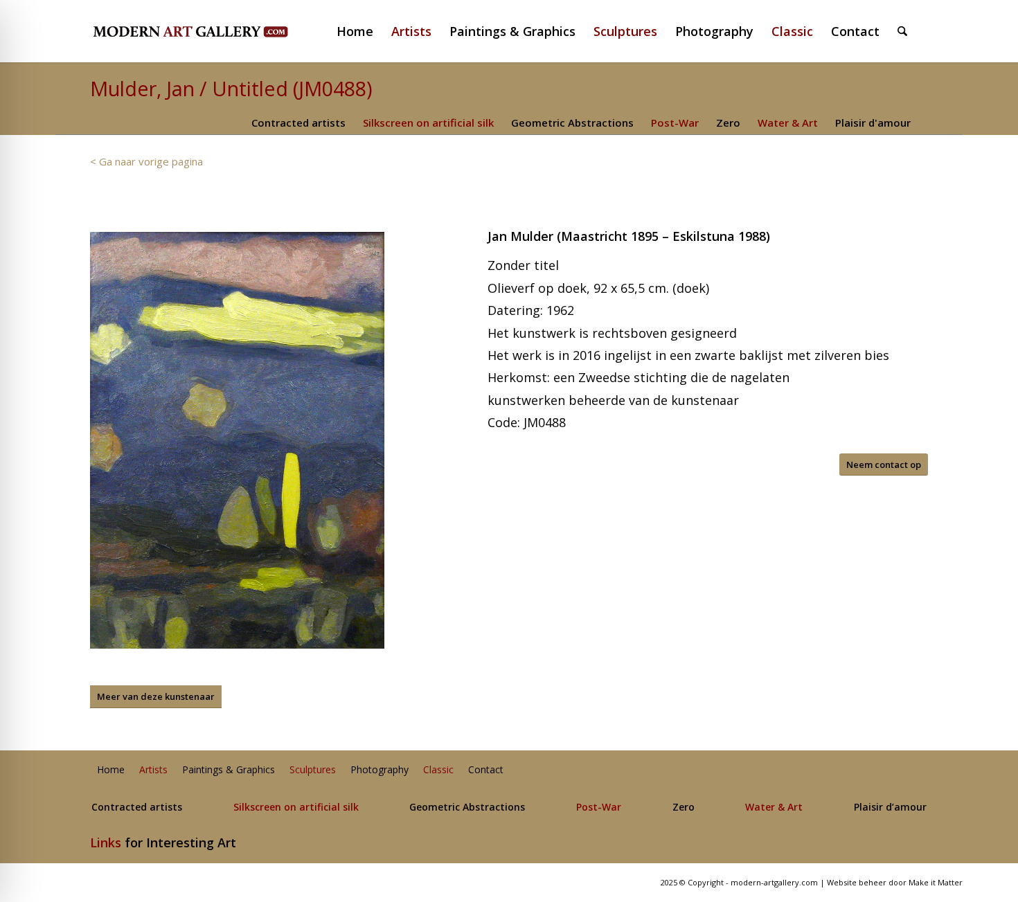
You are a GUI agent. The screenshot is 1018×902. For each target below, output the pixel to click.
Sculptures (312, 770)
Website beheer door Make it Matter (895, 882)
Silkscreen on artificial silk (428, 122)
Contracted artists (298, 122)
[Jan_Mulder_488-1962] (237, 440)
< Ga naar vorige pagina (146, 161)
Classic (438, 770)
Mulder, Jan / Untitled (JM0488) (231, 88)
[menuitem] (361, 31)
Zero (728, 122)
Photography (379, 770)
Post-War (675, 122)
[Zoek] (902, 31)
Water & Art (788, 122)
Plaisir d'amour (873, 122)
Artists (153, 770)
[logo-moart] (227, 31)
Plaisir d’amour (890, 807)
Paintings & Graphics (228, 770)
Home (111, 770)
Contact (485, 770)
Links (105, 842)
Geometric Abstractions (572, 122)
